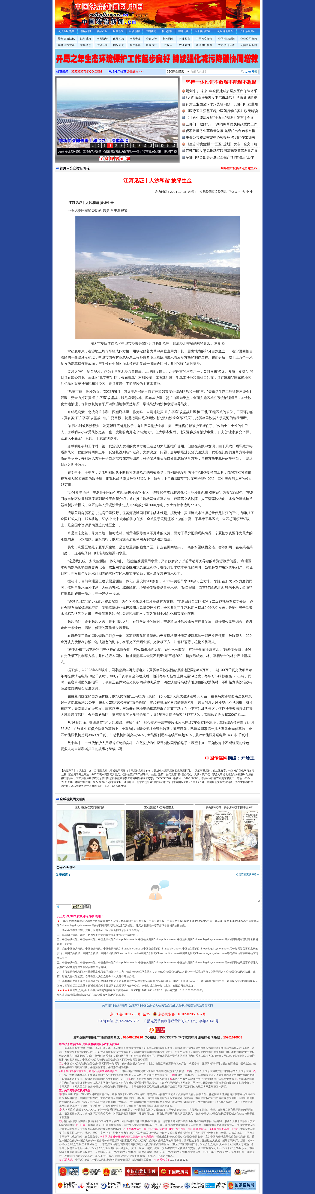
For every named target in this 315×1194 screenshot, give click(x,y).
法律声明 (134, 1005)
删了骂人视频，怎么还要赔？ (90, 815)
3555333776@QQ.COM (86, 71)
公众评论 (151, 38)
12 (156, 145)
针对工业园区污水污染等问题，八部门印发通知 (222, 104)
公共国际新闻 (248, 45)
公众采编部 (120, 1005)
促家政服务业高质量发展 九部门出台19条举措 (220, 131)
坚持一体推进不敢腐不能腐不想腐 (221, 82)
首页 (63, 168)
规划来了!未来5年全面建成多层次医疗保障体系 (221, 91)
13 (162, 145)
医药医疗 (151, 45)
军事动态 (85, 45)
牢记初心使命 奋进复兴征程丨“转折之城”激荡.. (162, 151)
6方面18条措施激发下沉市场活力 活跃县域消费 (221, 97)
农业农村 (184, 45)
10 (144, 145)
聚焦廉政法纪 (66, 38)
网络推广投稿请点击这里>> (239, 168)
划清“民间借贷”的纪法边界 (228, 815)
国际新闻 (118, 45)
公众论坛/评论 (80, 168)
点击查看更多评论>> (248, 874)
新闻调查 (168, 38)
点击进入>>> (135, 71)
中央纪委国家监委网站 (212, 191)
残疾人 (168, 45)
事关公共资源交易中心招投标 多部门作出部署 (220, 137)
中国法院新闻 (226, 38)
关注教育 (184, 38)
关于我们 (107, 1005)
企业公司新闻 (248, 38)
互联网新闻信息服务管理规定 (122, 930)
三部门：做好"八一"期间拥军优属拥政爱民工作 (221, 124)
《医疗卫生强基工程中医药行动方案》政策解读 (222, 111)
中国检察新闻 (204, 38)
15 (173, 145)
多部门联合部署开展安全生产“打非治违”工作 (220, 157)
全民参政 (135, 38)
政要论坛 (118, 38)
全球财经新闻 (204, 45)
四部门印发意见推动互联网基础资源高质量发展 (222, 151)
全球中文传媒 (90, 12)
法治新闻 (102, 45)
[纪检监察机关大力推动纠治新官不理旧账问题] (157, 62)
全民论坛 (102, 38)
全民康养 (135, 45)
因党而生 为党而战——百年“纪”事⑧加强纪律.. (102, 151)
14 (168, 145)
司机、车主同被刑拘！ (159, 815)
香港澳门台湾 (226, 45)
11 (150, 145)
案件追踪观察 (66, 45)
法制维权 (85, 38)
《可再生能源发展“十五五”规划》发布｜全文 (220, 117)
